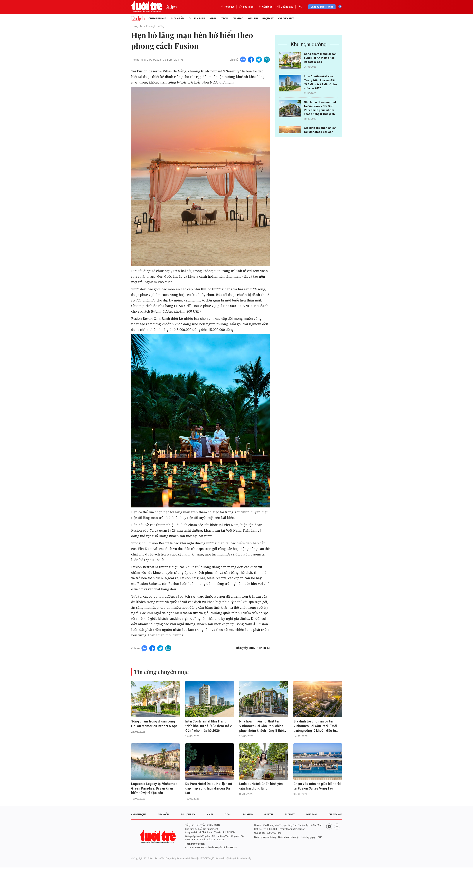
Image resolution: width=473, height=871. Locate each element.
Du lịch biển (197, 18)
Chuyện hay (286, 18)
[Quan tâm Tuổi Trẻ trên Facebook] (337, 836)
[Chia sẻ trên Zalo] (243, 59)
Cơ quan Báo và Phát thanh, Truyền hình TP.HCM (210, 847)
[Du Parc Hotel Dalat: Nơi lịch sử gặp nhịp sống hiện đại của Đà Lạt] (209, 761)
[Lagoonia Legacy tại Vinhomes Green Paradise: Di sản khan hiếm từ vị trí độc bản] (155, 761)
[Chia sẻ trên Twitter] (259, 59)
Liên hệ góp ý (308, 837)
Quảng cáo (287, 6)
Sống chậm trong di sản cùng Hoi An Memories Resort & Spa (320, 58)
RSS (320, 837)
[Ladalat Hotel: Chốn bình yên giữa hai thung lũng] (263, 761)
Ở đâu (224, 18)
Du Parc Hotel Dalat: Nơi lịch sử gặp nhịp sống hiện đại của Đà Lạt (208, 788)
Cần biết (267, 6)
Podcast (229, 6)
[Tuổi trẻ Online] (158, 836)
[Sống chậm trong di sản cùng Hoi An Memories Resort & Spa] (290, 60)
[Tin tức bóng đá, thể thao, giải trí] (138, 18)
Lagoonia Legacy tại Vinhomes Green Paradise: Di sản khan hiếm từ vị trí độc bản (154, 788)
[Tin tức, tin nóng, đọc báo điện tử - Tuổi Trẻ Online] (148, 7)
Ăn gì (212, 18)
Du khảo (238, 18)
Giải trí (253, 18)
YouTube (248, 6)
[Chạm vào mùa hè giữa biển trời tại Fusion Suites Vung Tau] (317, 761)
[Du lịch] (171, 6)
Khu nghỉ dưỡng (155, 26)
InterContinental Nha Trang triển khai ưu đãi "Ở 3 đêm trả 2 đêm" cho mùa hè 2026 (208, 726)
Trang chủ (137, 26)
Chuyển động (157, 18)
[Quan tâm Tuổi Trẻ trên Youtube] (329, 836)
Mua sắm (311, 814)
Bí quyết (268, 18)
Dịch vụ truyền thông (265, 837)
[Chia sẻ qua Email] (267, 59)
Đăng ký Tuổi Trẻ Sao (322, 6)
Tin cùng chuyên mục (161, 672)
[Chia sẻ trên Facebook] (251, 59)
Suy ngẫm (177, 18)
